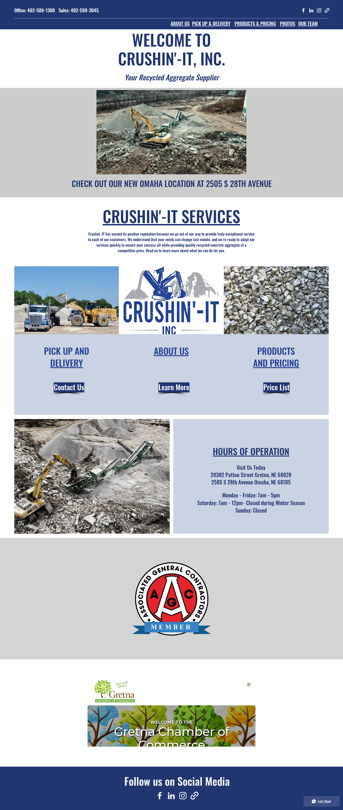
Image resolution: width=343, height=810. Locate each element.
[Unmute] (107, 169)
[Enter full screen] (241, 169)
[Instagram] (319, 10)
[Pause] (101, 169)
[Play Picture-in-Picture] (235, 169)
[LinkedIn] (311, 10)
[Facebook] (303, 10)
